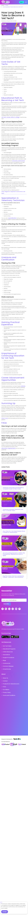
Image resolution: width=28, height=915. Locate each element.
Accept (5, 911)
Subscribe (6, 595)
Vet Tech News (6, 637)
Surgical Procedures (7, 647)
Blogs (7, 5)
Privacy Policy (6, 678)
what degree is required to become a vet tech (11, 189)
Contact (5, 668)
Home (2, 5)
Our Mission (5, 675)
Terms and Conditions (8, 680)
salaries (22, 380)
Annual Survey (6, 657)
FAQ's (4, 673)
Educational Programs (8, 640)
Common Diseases (7, 654)
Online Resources (6, 642)
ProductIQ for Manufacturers (9, 670)
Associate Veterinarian (17, 158)
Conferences (5, 652)
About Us (5, 665)
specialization (11, 212)
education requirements (6, 441)
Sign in (21, 2)
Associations (6, 645)
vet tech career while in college (8, 117)
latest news (3, 412)
